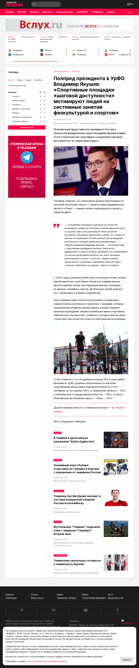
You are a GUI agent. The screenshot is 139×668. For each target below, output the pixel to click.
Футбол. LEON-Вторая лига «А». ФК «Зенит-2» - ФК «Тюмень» (85, 51)
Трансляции (11, 598)
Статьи (34, 594)
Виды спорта (37, 598)
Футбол (34, 12)
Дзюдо (111, 12)
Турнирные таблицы (66, 598)
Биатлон (47, 12)
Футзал (22, 12)
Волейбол (82, 12)
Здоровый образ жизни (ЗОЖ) (66, 123)
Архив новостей (115, 598)
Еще (129, 12)
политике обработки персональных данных (46, 661)
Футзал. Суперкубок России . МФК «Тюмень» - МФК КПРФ (117, 51)
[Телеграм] (26, 167)
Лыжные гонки (64, 12)
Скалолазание (60, 555)
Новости (9, 594)
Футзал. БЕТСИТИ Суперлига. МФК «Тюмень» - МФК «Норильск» (21, 51)
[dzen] (117, 610)
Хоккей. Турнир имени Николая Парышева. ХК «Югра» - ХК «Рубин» (53, 51)
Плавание (97, 12)
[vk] (53, 610)
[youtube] (86, 610)
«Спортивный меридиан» (94, 598)
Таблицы (13, 72)
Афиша (60, 594)
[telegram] (21, 610)
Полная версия (27, 127)
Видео (85, 594)
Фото (110, 594)
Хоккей (9, 12)
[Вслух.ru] (69, 25)
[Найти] (33, 4)
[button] (8, 61)
